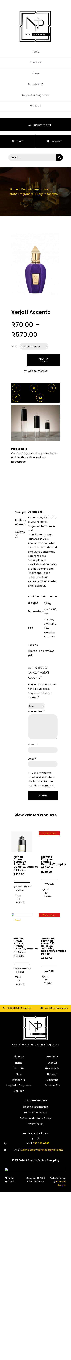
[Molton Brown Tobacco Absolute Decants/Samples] (21, 841)
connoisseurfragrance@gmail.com (42, 1150)
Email (32, 758)
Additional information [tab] (19, 522)
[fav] (35, 11)
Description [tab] (19, 512)
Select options (18, 888)
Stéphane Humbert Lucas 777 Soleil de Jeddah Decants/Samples (53, 945)
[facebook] (33, 1139)
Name (32, 744)
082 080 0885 (41, 1143)
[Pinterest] (16, 398)
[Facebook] (16, 388)
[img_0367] (35, 264)
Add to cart (43, 360)
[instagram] (38, 1139)
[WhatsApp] (51, 388)
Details (27, 886)
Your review (36, 711)
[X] (34, 388)
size (14, 346)
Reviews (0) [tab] (19, 534)
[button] (35, 371)
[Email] (40, 398)
